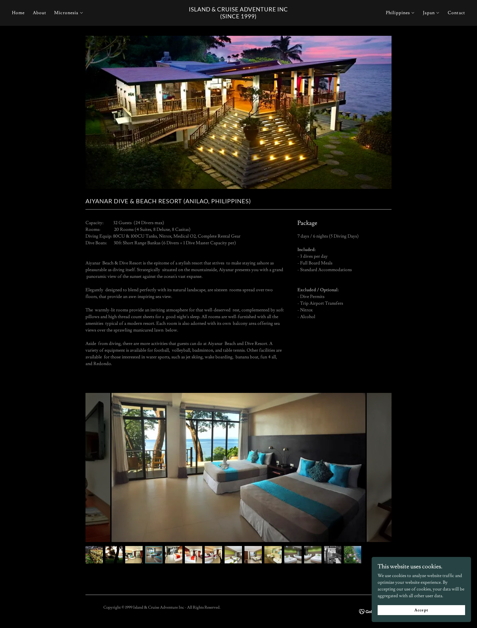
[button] (68, 13)
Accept (421, 610)
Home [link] (18, 13)
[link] (238, 17)
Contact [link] (456, 13)
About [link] (39, 13)
